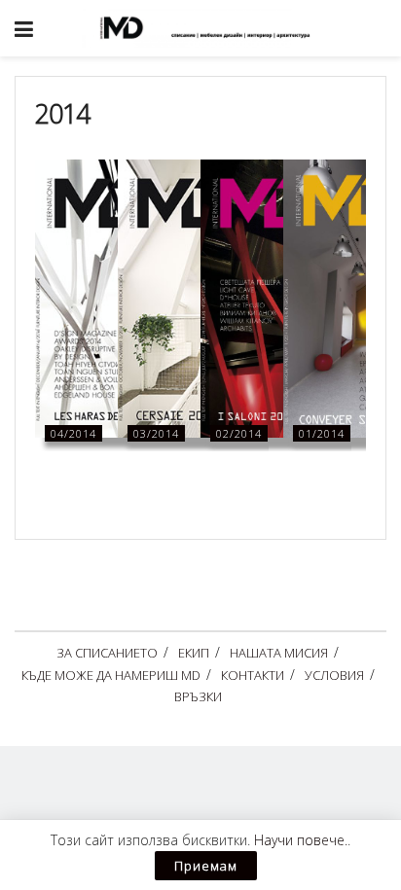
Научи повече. (300, 840)
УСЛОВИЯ (334, 675)
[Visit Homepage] (215, 28)
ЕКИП (193, 652)
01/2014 (322, 433)
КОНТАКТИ (252, 675)
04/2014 (73, 433)
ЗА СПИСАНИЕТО (107, 652)
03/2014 (156, 433)
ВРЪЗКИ (198, 696)
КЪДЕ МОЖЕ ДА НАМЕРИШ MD (110, 675)
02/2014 (239, 433)
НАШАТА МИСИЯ (279, 652)
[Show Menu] (24, 28)
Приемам (205, 865)
